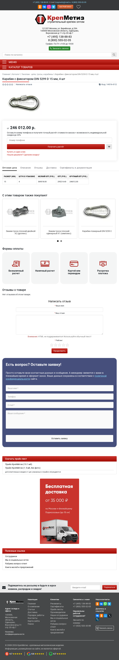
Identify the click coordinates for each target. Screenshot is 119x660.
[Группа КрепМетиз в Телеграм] (109, 604)
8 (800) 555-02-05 (79, 2)
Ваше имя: (60, 306)
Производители (58, 612)
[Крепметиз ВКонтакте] (44, 7)
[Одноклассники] (101, 615)
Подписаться (109, 587)
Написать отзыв (24, 84)
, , (59, 30)
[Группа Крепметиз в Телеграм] (53, 7)
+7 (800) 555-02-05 (82, 606)
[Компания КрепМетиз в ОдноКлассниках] (40, 7)
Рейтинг (59, 340)
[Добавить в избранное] (78, 6)
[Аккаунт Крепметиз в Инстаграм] (49, 7)
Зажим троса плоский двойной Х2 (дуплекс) (20, 232)
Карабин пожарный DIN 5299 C (97, 231)
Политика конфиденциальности (14, 633)
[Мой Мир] (105, 615)
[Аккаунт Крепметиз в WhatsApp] (105, 604)
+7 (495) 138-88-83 (40, 2)
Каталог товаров (21, 67)
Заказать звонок (61, 48)
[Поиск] (114, 54)
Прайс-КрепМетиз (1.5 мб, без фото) (22, 468)
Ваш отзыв (60, 313)
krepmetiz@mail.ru (63, 2)
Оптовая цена (9, 167)
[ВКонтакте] (97, 615)
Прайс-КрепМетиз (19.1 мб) (18, 464)
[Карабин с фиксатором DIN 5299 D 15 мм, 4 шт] (24, 103)
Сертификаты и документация (76, 167)
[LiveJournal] (97, 619)
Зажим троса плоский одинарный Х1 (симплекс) (58, 232)
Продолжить (59, 351)
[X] (109, 615)
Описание (25, 167)
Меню (13, 62)
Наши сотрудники (59, 615)
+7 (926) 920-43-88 (82, 626)
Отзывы (38, 167)
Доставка (51, 167)
